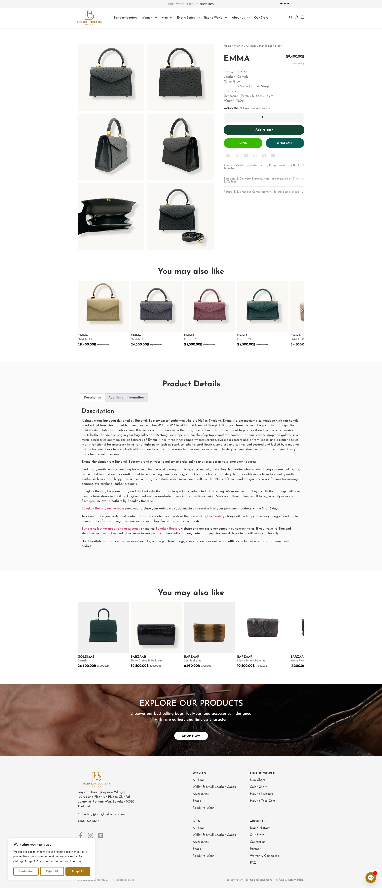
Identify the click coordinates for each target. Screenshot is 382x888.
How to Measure (262, 794)
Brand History (260, 828)
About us (238, 17)
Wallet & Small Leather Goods (214, 787)
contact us (109, 533)
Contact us (257, 842)
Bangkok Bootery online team (103, 508)
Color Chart (258, 787)
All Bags (251, 45)
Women (146, 17)
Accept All (77, 871)
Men (164, 17)
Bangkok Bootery (212, 516)
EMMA (83, 335)
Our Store (261, 17)
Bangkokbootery (125, 17)
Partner (255, 849)
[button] (228, 155)
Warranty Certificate (264, 856)
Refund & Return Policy (289, 879)
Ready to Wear (203, 808)
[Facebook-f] (81, 835)
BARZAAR (138, 656)
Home (227, 45)
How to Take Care (262, 801)
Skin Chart (257, 780)
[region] (52, 859)
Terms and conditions (259, 879)
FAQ (253, 862)
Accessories (201, 794)
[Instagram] (91, 835)
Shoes (197, 801)
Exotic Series (186, 17)
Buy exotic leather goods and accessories (111, 528)
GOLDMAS (86, 656)
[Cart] (302, 17)
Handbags (265, 45)
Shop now (207, 4)
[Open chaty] (370, 877)
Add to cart (264, 129)
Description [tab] (92, 397)
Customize (26, 871)
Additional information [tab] (126, 397)
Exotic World (213, 17)
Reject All (52, 871)
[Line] (100, 835)
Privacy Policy (234, 879)
